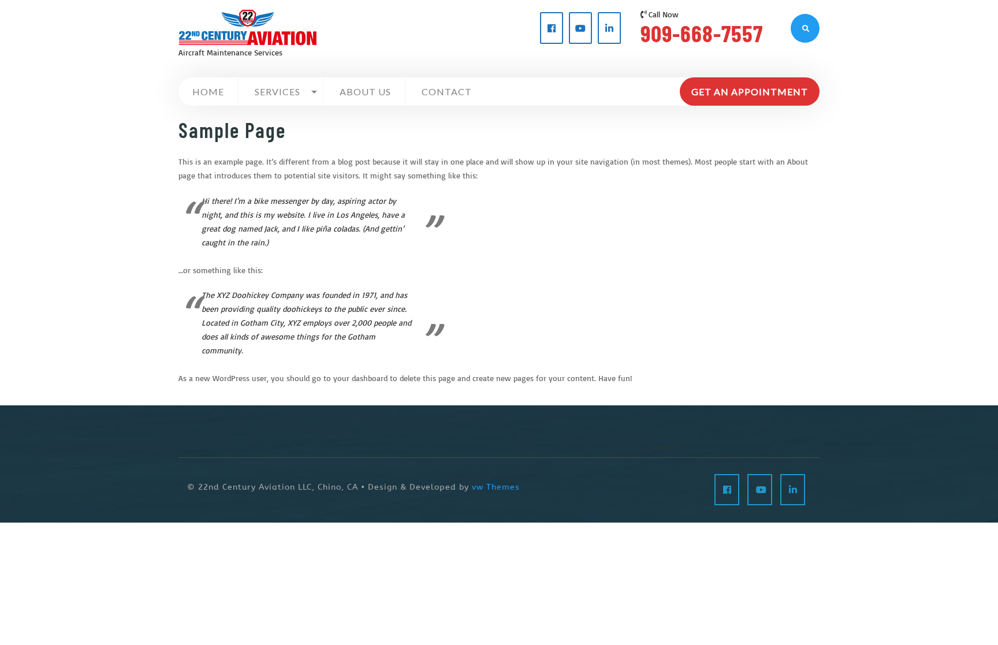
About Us (365, 91)
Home (208, 91)
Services (277, 91)
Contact (447, 91)
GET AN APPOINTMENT (749, 91)
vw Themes (494, 487)
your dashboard (360, 378)
